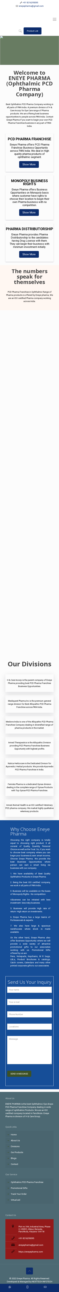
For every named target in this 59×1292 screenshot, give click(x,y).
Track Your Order (19, 1194)
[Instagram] (40, 10)
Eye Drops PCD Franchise (14, 623)
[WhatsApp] (19, 10)
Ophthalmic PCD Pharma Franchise (15, 645)
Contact (14, 1164)
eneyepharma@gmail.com (31, 6)
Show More (29, 164)
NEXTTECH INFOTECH (41, 1281)
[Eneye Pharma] (29, 19)
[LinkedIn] (31, 10)
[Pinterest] (36, 10)
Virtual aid (15, 1200)
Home (14, 1134)
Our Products (17, 1152)
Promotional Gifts (19, 1188)
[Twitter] (27, 10)
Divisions (15, 1146)
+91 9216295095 (30, 2)
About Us (15, 1140)
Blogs (13, 1158)
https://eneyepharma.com (31, 1251)
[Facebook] (23, 10)
